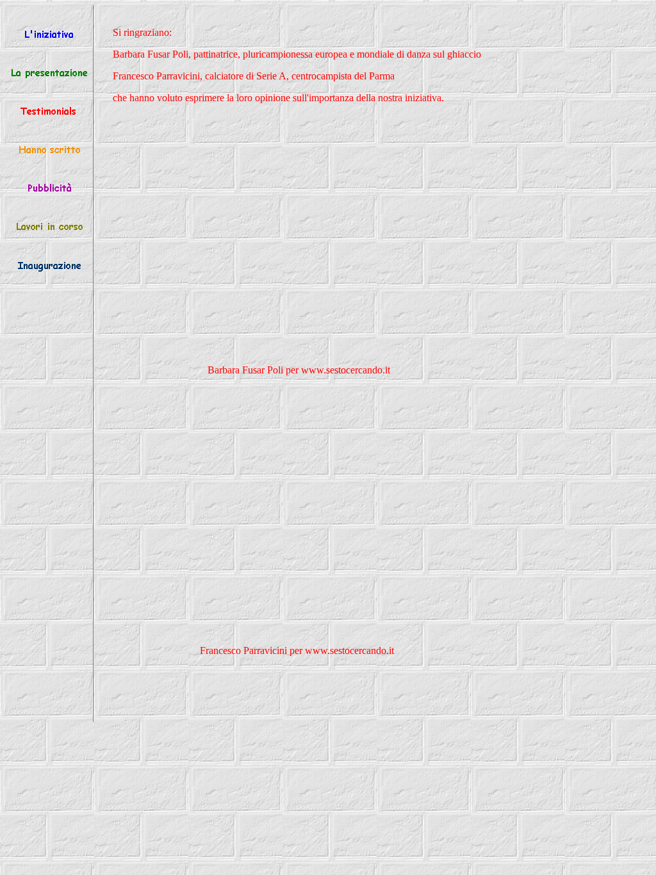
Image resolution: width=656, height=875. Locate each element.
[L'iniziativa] (49, 36)
